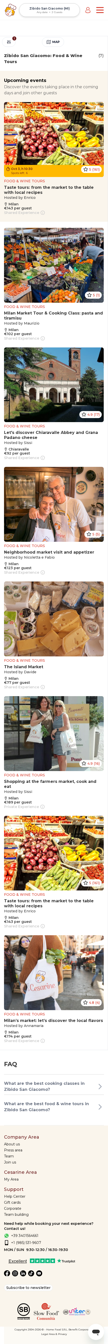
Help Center (14, 1196)
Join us (10, 1162)
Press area (13, 1150)
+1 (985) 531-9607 (26, 1242)
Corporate (12, 1208)
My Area (11, 1179)
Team (9, 1156)
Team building (16, 1214)
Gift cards (12, 1202)
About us (12, 1144)
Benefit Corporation (81, 1329)
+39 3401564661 (24, 1235)
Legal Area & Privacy (54, 1334)
